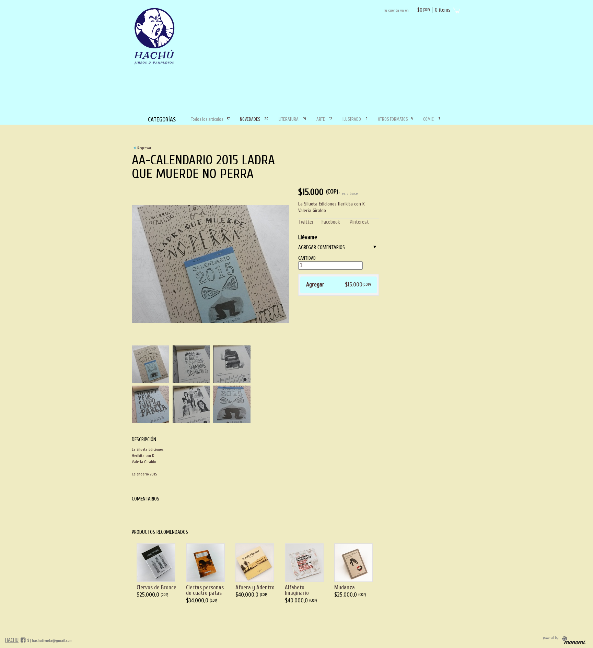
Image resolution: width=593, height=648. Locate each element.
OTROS (395, 119)
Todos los (210, 119)
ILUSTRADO (354, 119)
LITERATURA (292, 119)
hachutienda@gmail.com (52, 640)
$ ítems (434, 10)
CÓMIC (431, 119)
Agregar (338, 284)
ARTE (324, 119)
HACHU (12, 640)
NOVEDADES (254, 119)
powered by (551, 638)
